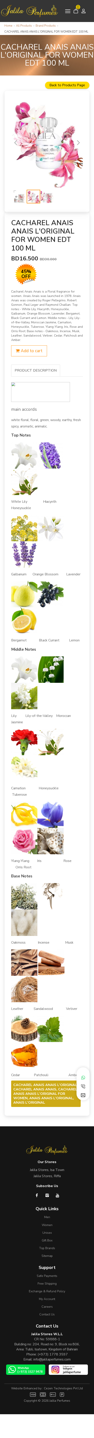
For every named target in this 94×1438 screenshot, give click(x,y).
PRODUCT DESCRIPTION (36, 370)
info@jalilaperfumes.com (52, 1359)
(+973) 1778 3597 (53, 1354)
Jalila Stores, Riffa (47, 1176)
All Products (24, 26)
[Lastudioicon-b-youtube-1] (57, 1195)
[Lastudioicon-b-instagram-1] (47, 1195)
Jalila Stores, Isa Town (47, 1169)
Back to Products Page (67, 85)
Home (8, 26)
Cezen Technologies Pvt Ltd (63, 1388)
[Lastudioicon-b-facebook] (37, 1195)
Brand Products (46, 26)
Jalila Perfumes (59, 1401)
